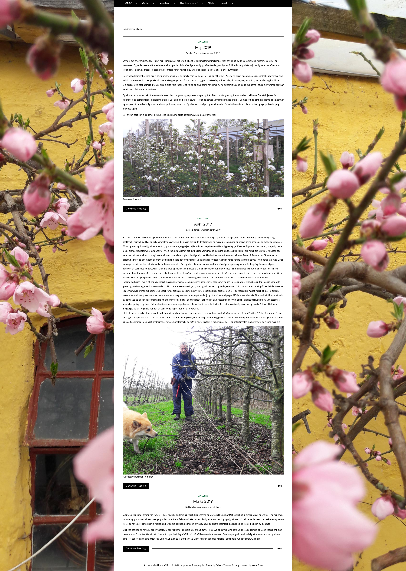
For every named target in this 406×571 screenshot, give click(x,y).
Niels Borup (194, 53)
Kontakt (224, 3)
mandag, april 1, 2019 (211, 230)
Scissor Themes (223, 565)
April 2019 (203, 224)
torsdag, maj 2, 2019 (211, 53)
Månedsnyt (165, 3)
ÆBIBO (128, 3)
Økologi (145, 3)
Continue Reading (136, 209)
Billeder (211, 3)
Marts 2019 (203, 502)
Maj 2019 (203, 48)
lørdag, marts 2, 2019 (211, 507)
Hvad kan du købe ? (189, 3)
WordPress (257, 565)
